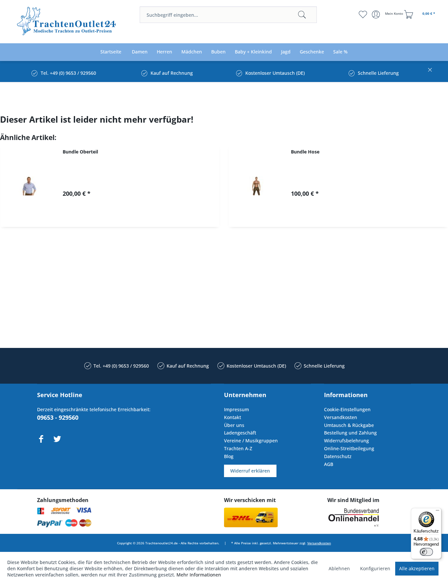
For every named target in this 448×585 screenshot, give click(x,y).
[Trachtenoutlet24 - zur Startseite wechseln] (66, 22)
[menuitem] (228, 15)
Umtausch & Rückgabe (349, 425)
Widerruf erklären (250, 471)
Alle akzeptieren (417, 568)
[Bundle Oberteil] (28, 186)
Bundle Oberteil (80, 152)
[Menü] (437, 512)
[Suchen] (302, 15)
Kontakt (232, 417)
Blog (229, 456)
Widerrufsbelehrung (346, 440)
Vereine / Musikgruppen (251, 440)
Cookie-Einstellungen (347, 409)
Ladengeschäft (240, 433)
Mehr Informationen (198, 575)
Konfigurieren (375, 568)
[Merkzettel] (363, 14)
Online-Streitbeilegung (349, 448)
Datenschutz (338, 456)
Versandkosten (340, 417)
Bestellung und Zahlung (350, 433)
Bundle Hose (305, 152)
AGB (328, 464)
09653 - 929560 (57, 417)
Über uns (234, 425)
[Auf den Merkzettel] (143, 216)
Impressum (236, 409)
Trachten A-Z (238, 448)
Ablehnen (339, 568)
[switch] (426, 552)
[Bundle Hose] (256, 186)
